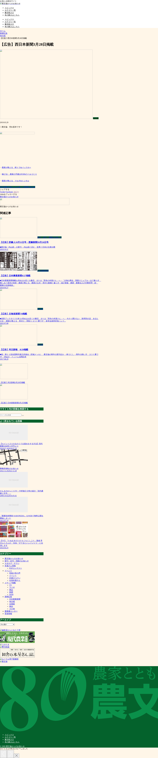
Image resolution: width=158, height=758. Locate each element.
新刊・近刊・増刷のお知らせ (17, 561)
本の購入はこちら (12, 742)
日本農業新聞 (14, 599)
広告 (33, 187)
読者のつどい (14, 578)
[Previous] (3, 754)
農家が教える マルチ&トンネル (15, 181)
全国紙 (12, 604)
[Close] (16, 755)
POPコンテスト (15, 568)
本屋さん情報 (10, 566)
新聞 (11, 592)
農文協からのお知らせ (15, 187)
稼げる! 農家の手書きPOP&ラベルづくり (19, 174)
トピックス (9, 735)
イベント (8, 571)
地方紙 (3, 187)
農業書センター (11, 611)
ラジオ (12, 587)
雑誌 (11, 590)
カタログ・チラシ (12, 563)
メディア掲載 (10, 583)
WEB (11, 594)
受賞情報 (8, 614)
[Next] (10, 754)
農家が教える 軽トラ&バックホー (16, 167)
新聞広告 (27, 187)
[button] (23, 415)
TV (10, 585)
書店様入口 (9, 740)
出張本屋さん (14, 580)
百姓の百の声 (14, 573)
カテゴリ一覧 (10, 737)
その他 (12, 609)
